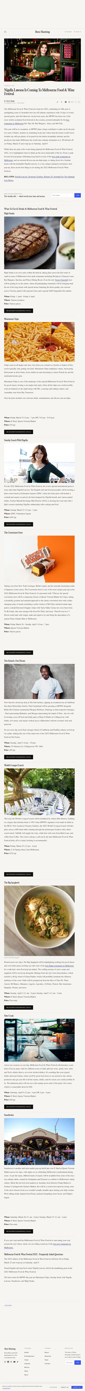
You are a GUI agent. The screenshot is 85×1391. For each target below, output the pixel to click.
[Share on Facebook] (65, 102)
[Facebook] (8, 1362)
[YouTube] (14, 1362)
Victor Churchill (61, 280)
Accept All (77, 1387)
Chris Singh (10, 101)
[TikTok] (17, 1362)
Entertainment (29, 1356)
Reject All (65, 1387)
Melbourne (8, 1305)
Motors (26, 1367)
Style (26, 1371)
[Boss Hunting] (42, 32)
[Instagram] (5, 1362)
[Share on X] (61, 102)
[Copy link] (57, 102)
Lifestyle (7, 85)
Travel (26, 1360)
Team (46, 1360)
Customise (53, 1387)
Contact (47, 1364)
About (47, 1352)
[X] (11, 1362)
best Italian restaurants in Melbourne (59, 965)
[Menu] (5, 31)
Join (77, 195)
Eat (13, 85)
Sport (26, 1375)
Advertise (48, 1356)
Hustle (26, 1352)
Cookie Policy (6, 1388)
